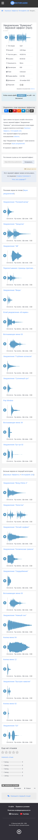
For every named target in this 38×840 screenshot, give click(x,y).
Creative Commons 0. (23, 176)
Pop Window (8, 400)
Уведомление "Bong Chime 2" (15, 483)
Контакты (15, 814)
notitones (32, 88)
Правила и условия (22, 806)
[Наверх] (19, 833)
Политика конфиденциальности (19, 810)
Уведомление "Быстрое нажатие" (17, 681)
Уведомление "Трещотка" (13, 224)
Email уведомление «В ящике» (15, 312)
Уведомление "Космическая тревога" (18, 549)
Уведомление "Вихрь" (12, 290)
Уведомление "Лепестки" (13, 505)
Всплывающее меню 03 (13, 334)
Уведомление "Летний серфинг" (16, 527)
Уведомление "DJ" (10, 726)
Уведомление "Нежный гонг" (15, 615)
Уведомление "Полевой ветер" (16, 202)
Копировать (28, 161)
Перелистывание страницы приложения (19, 268)
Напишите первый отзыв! (20, 796)
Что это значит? (19, 179)
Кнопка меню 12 (10, 659)
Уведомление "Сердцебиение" (15, 571)
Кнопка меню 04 (10, 637)
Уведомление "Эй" (10, 246)
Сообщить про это (31, 169)
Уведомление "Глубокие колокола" (17, 356)
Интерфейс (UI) (16, 131)
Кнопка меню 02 (10, 704)
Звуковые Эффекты (12, 475)
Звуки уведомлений (18, 143)
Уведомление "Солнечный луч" (16, 378)
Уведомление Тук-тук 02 (13, 445)
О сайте (11, 806)
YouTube (26, 814)
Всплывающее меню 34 (13, 423)
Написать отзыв (7, 757)
